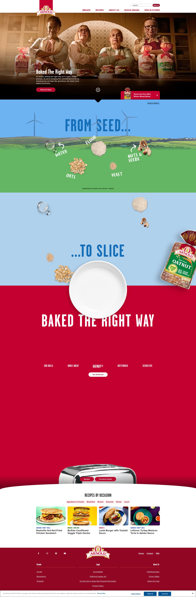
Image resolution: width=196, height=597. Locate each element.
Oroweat (40, 581)
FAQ (157, 553)
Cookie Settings (135, 594)
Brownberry (41, 576)
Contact (150, 553)
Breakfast (91, 502)
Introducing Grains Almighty (50, 94)
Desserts (109, 502)
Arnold (39, 571)
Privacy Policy (98, 586)
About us (114, 10)
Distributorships (153, 571)
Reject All (150, 594)
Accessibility (98, 571)
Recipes (100, 10)
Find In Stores (152, 10)
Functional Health (105, 479)
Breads (86, 10)
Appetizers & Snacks (75, 502)
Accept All (165, 594)
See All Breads (98, 374)
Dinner (119, 502)
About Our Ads (153, 581)
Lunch (126, 502)
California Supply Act (98, 576)
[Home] (46, 11)
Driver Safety (154, 576)
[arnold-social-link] (38, 553)
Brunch (100, 502)
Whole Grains (131, 10)
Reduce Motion (153, 103)
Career (141, 553)
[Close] (192, 593)
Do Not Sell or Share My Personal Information (98, 581)
